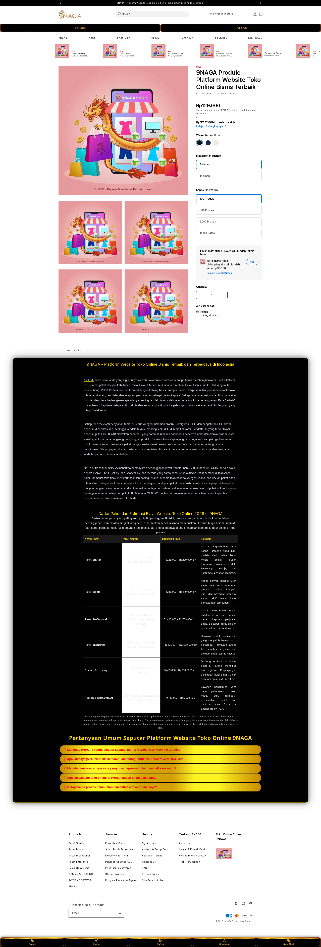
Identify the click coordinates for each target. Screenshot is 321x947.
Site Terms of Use (153, 880)
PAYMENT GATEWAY (81, 880)
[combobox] (152, 14)
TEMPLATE (123, 38)
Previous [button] (60, 3)
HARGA (155, 38)
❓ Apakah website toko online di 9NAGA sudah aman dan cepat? (109, 777)
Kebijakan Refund (152, 855)
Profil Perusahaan (189, 861)
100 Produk (207, 198)
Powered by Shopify (242, 921)
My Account (149, 843)
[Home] (70, 14)
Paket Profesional (79, 855)
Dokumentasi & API (116, 855)
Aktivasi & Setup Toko (155, 849)
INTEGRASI (187, 38)
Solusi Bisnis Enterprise (119, 849)
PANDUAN (221, 38)
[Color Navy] (208, 142)
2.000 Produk (208, 221)
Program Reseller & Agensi (121, 880)
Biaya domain (234, 110)
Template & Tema (79, 868)
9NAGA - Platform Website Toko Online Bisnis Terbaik (160, 3)
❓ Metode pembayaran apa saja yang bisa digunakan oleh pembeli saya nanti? (119, 768)
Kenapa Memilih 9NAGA (192, 855)
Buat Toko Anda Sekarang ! (189, 3)
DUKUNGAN (255, 38)
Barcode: (221, 94)
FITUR (92, 38)
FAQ (144, 868)
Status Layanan (114, 874)
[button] (63, 38)
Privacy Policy (150, 874)
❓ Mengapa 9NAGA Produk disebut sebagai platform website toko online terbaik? (121, 749)
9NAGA (63, 38)
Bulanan (204, 164)
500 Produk (207, 210)
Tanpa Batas (207, 233)
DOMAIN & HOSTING (81, 874)
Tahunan (205, 176)
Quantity (201, 286)
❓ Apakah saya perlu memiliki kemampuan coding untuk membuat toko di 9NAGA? (123, 759)
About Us (184, 843)
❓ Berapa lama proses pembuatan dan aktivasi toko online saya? (110, 787)
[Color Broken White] (216, 142)
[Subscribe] (120, 913)
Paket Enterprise (78, 861)
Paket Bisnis (76, 849)
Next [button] (260, 3)
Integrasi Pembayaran (118, 868)
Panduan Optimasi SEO (118, 861)
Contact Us (149, 861)
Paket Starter (77, 843)
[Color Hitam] (199, 142)
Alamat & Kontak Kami (192, 849)
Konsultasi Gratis (115, 843)
